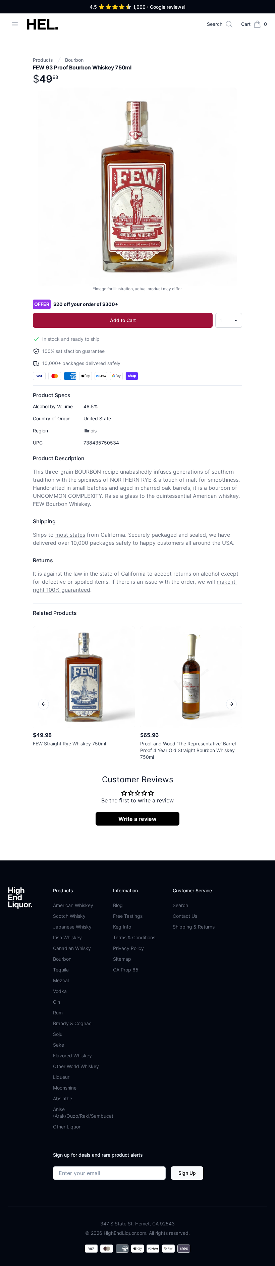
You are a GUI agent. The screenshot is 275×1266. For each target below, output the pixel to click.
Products (43, 60)
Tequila (61, 969)
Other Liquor (66, 1126)
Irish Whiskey (67, 937)
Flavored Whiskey (72, 1055)
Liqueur (61, 1077)
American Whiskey (73, 905)
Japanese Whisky (72, 927)
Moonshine (64, 1088)
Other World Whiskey (76, 1066)
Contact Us (185, 916)
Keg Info (122, 927)
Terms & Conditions (134, 937)
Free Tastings (128, 916)
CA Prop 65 (126, 969)
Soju (57, 1034)
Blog (118, 905)
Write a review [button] (137, 818)
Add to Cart (123, 320)
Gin (56, 1002)
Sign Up (187, 1173)
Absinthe (62, 1098)
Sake (58, 1045)
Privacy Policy (128, 948)
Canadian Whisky (72, 948)
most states (70, 534)
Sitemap (122, 959)
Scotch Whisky (69, 916)
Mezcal (61, 980)
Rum (58, 1012)
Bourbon (74, 60)
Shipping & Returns (194, 927)
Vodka (60, 991)
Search (180, 905)
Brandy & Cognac (72, 1023)
